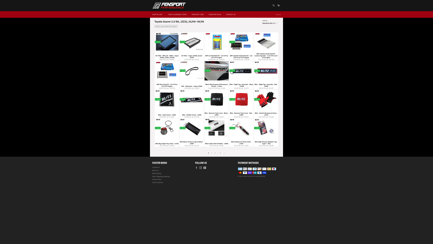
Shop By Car (157, 14)
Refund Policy (156, 173)
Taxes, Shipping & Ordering (161, 176)
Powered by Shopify (260, 176)
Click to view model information (166, 26)
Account (278, 14)
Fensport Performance (248, 176)
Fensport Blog (215, 14)
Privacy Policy (156, 179)
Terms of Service (157, 182)
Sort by (264, 20)
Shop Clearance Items (177, 14)
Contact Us (231, 14)
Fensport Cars (198, 14)
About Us (155, 170)
